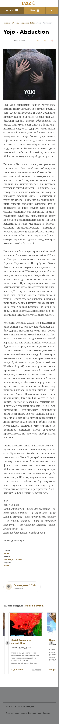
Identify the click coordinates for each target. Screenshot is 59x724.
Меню (32, 10)
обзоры (15, 23)
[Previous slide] (7, 661)
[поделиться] (36, 40)
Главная (6, 23)
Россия (7, 583)
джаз (6, 571)
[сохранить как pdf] (50, 40)
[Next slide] (49, 661)
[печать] (43, 40)
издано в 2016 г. (28, 23)
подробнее (17, 687)
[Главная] (28, 3)
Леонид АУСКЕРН (12, 577)
